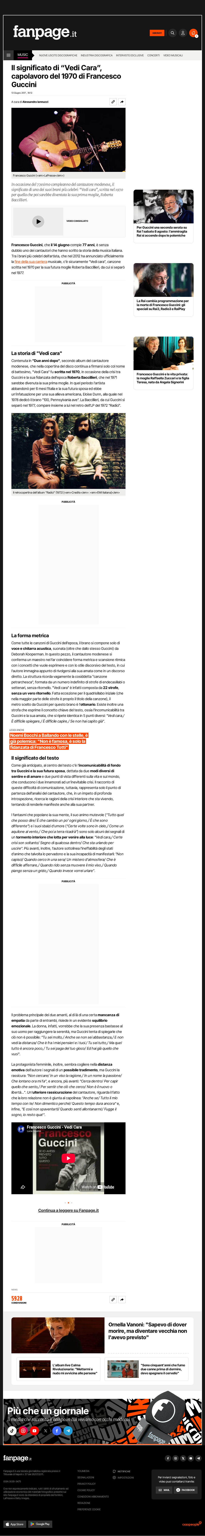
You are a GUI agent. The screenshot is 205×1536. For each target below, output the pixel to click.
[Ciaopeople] (192, 1525)
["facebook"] (56, 1430)
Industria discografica (97, 55)
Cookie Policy (86, 1490)
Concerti (153, 55)
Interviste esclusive (130, 55)
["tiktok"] (12, 1430)
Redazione (83, 1502)
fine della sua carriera (31, 262)
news (14, 1290)
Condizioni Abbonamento (93, 1496)
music (23, 55)
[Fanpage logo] (40, 32)
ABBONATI (157, 33)
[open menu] (8, 55)
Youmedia (83, 1471)
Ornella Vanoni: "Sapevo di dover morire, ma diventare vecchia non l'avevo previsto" (148, 1330)
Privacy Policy (86, 1483)
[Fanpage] (17, 1458)
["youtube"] (34, 1430)
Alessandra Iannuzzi (35, 101)
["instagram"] (23, 1430)
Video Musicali (173, 55)
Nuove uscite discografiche (58, 55)
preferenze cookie (89, 1509)
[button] (122, 101)
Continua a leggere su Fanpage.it (68, 1210)
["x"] (45, 1430)
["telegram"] (68, 1430)
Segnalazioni (85, 1477)
